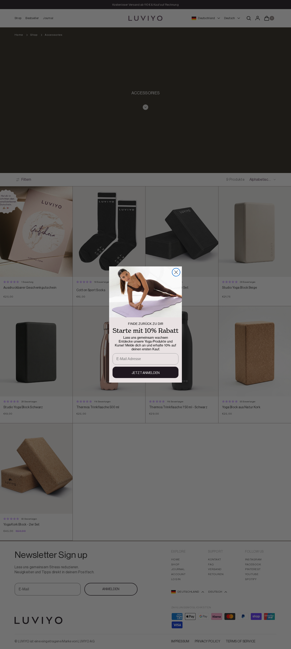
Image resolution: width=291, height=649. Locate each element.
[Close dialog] (176, 272)
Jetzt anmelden (146, 373)
